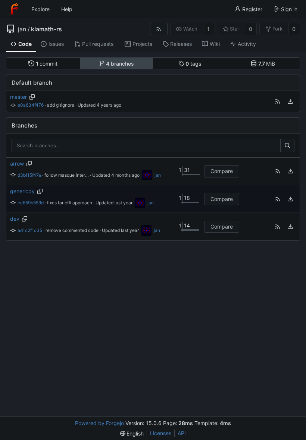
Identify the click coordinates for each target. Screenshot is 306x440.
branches (120, 63)
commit (47, 63)
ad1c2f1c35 (30, 230)
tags (193, 63)
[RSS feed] (159, 29)
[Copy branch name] (32, 97)
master (18, 97)
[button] (277, 101)
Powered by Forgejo (99, 423)
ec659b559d (31, 202)
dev (14, 219)
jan (22, 29)
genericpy (22, 191)
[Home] (14, 9)
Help (66, 9)
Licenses (160, 433)
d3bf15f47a (29, 175)
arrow (17, 163)
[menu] (290, 101)
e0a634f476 (31, 105)
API (182, 433)
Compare (221, 171)
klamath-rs (46, 29)
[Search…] (287, 145)
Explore (40, 9)
